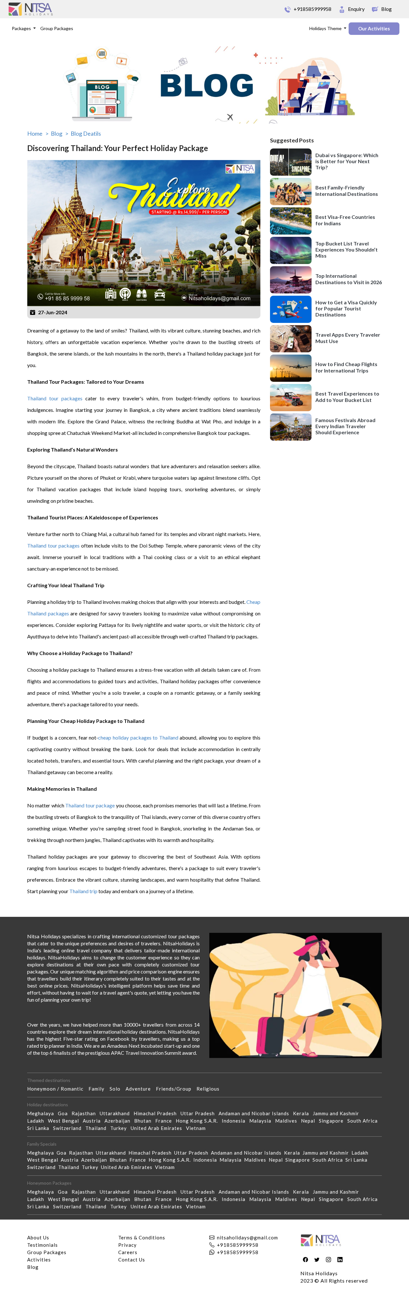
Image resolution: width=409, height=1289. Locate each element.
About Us (38, 1237)
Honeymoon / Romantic (58, 1089)
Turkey (120, 1128)
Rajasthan (86, 1113)
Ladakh (37, 1121)
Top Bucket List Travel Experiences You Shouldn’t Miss (346, 249)
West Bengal (65, 1121)
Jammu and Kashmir (338, 1113)
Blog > (59, 133)
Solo (118, 1089)
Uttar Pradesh (200, 1113)
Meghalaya (42, 1113)
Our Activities (374, 28)
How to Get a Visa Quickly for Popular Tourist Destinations (346, 308)
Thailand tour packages (54, 398)
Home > (38, 133)
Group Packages (56, 28)
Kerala (303, 1113)
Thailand (97, 1128)
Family (99, 1089)
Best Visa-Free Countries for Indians (345, 220)
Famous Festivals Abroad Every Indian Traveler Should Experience (345, 426)
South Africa (364, 1121)
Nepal (310, 1121)
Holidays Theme (326, 28)
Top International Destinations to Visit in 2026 (348, 279)
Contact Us (131, 1259)
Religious (211, 1089)
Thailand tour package (90, 805)
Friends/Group (176, 1089)
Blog (33, 1267)
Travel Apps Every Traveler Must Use (347, 338)
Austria (93, 1121)
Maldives (288, 1121)
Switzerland (69, 1128)
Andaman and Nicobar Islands (256, 1113)
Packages (22, 28)
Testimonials (42, 1245)
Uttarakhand (117, 1113)
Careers (127, 1252)
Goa (65, 1113)
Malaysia (262, 1121)
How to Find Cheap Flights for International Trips (346, 367)
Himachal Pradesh (157, 1113)
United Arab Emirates (158, 1128)
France (165, 1121)
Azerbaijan (119, 1121)
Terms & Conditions (141, 1237)
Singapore (333, 1121)
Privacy (127, 1245)
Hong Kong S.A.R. (199, 1121)
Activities (39, 1259)
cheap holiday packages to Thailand (138, 737)
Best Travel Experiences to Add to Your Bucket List (347, 397)
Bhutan (144, 1121)
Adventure (141, 1089)
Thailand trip (83, 891)
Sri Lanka (40, 1128)
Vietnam (198, 1128)
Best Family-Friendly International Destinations (346, 191)
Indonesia (235, 1121)
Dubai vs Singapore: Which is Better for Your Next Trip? (346, 161)
